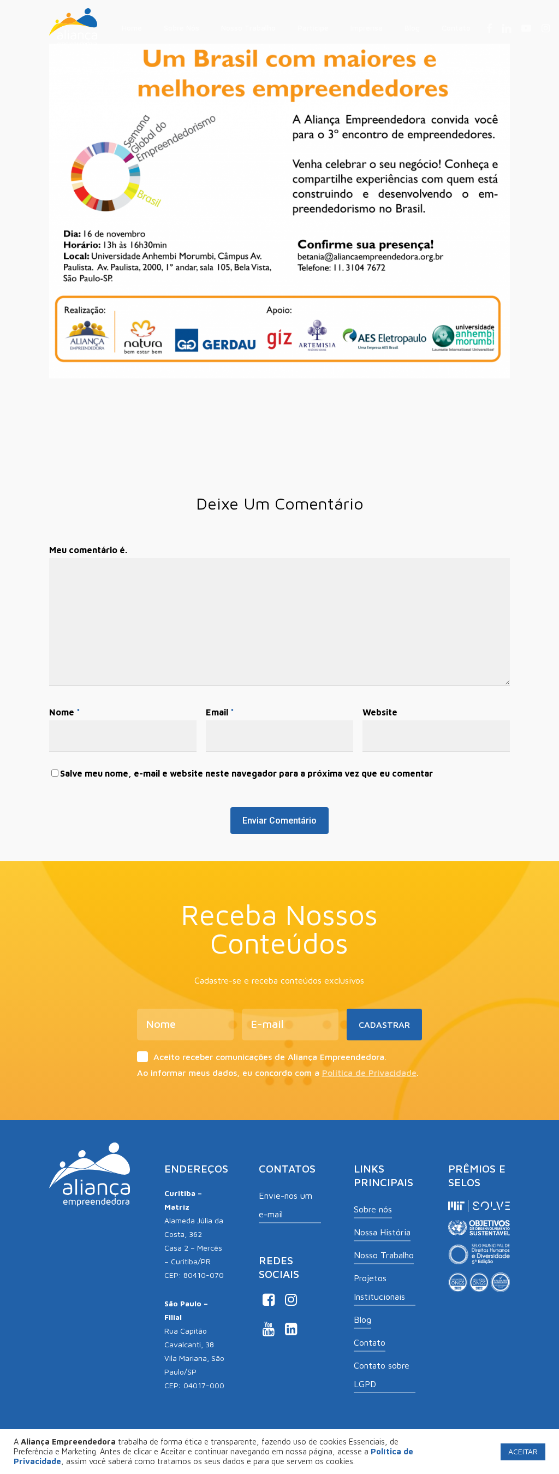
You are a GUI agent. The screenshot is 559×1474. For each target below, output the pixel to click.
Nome (64, 712)
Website (379, 712)
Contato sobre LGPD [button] (381, 1374)
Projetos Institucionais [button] (379, 1287)
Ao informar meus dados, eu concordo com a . (278, 1073)
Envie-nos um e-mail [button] (285, 1205)
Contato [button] (369, 1342)
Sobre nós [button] (373, 1209)
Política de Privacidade (369, 1073)
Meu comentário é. (88, 550)
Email (220, 712)
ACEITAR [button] (523, 1451)
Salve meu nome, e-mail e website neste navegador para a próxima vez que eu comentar (246, 773)
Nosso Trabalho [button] (384, 1255)
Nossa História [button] (382, 1232)
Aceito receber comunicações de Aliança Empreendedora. (269, 1057)
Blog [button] (362, 1319)
